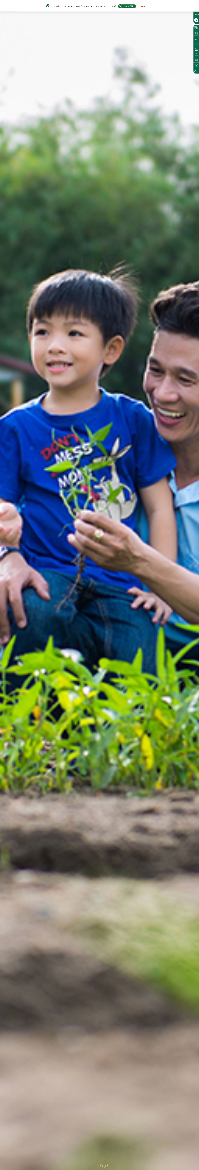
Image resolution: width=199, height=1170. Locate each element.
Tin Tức (100, 6)
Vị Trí (56, 6)
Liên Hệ (112, 6)
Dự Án (67, 6)
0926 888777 (128, 6)
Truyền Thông (83, 6)
